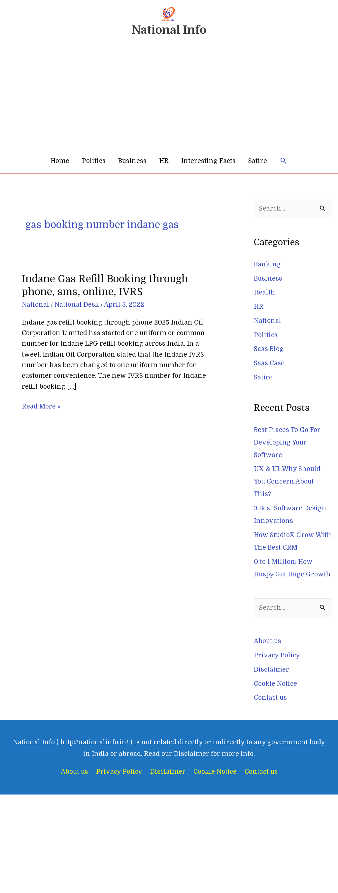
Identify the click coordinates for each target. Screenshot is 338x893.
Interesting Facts (208, 161)
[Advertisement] (169, 99)
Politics (94, 161)
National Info (169, 29)
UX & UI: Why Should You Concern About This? (287, 481)
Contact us (270, 697)
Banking (267, 264)
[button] (284, 161)
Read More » (41, 405)
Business (132, 161)
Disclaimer (271, 669)
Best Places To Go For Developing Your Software (287, 442)
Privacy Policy (277, 655)
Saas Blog (269, 349)
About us (267, 641)
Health (264, 292)
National (35, 304)
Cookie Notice (275, 683)
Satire (257, 161)
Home (60, 161)
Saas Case (269, 363)
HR (164, 161)
